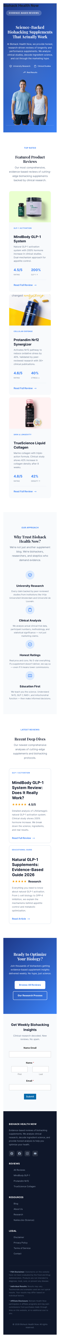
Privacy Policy (20, 1242)
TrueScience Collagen (25, 1186)
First (20, 1074)
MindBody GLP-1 (22, 1175)
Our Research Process (30, 995)
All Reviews (19, 1170)
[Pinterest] (12, 1153)
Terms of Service (22, 1248)
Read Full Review (23, 285)
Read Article (19, 918)
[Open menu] (54, 5)
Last (41, 1074)
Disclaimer (19, 1237)
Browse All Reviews (30, 984)
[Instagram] (27, 1153)
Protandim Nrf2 (21, 1181)
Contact (17, 1253)
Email (30, 1081)
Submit (30, 1096)
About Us (18, 1209)
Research (18, 1214)
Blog (16, 1203)
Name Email (30, 1048)
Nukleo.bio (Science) (24, 1220)
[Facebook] (19, 1153)
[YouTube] (35, 1153)
